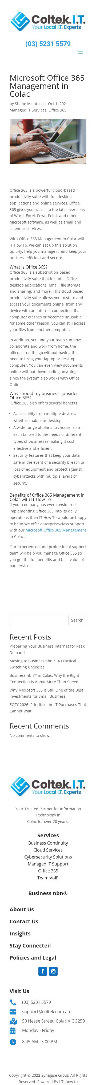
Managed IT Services (28, 110)
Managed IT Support (48, 864)
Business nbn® (48, 893)
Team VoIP (48, 878)
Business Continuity (48, 843)
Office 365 (57, 110)
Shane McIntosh (29, 103)
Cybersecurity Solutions (48, 857)
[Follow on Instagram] (53, 971)
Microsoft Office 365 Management (56, 530)
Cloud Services (48, 850)
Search (77, 620)
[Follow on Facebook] (42, 971)
